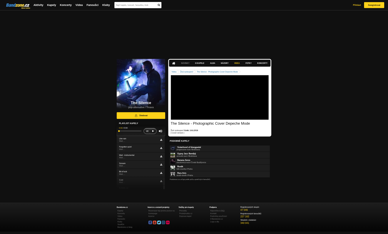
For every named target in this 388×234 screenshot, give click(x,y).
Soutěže (120, 224)
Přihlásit (357, 5)
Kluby (106, 5)
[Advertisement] (194, 33)
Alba (212, 63)
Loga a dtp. (214, 222)
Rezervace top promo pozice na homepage (161, 212)
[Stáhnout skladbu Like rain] (161, 140)
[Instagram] (163, 222)
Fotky (249, 63)
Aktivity (38, 5)
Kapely (51, 5)
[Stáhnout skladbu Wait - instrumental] (161, 156)
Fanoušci (93, 5)
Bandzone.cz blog (124, 227)
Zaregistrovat (374, 5)
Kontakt (213, 213)
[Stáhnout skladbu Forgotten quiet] (161, 148)
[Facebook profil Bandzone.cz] (150, 222)
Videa (79, 5)
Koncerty (66, 5)
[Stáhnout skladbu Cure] (161, 181)
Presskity (183, 211)
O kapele (199, 63)
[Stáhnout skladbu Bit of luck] (161, 173)
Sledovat (143, 115)
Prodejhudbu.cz (185, 213)
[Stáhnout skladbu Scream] (161, 165)
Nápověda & (217, 211)
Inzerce (151, 216)
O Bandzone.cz (216, 219)
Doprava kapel (185, 216)
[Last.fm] (168, 222)
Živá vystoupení (186, 72)
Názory (225, 63)
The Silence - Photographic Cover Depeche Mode (217, 72)
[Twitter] (159, 222)
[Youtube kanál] (154, 222)
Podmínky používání (218, 216)
